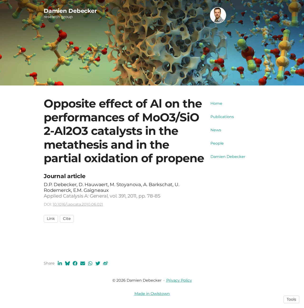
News (215, 130)
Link (51, 218)
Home (216, 103)
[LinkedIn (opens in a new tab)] (59, 263)
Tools (291, 299)
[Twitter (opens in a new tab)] (97, 263)
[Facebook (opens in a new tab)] (75, 263)
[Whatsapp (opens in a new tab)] (90, 263)
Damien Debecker (227, 156)
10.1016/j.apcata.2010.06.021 (78, 204)
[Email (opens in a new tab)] (82, 263)
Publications (222, 116)
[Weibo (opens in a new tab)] (105, 263)
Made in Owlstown (152, 293)
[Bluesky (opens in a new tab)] (67, 263)
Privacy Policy (179, 280)
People (217, 143)
